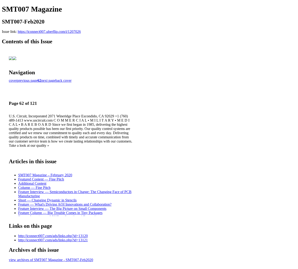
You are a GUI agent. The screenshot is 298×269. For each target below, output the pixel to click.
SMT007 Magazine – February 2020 (45, 175)
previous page (27, 80)
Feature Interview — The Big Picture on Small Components (62, 209)
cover (13, 80)
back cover (63, 80)
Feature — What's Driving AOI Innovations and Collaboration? (65, 204)
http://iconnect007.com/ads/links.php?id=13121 (53, 240)
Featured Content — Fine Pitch (41, 179)
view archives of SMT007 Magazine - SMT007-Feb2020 (51, 260)
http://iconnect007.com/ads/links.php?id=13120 (53, 236)
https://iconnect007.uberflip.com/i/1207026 (49, 32)
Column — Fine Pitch (34, 188)
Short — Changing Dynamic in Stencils (47, 200)
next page (48, 80)
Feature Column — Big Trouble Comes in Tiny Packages (60, 213)
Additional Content (32, 183)
